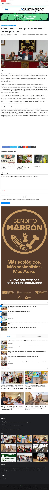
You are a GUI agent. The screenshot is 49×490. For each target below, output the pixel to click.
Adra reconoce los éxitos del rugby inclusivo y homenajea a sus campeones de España (27, 361)
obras (41, 470)
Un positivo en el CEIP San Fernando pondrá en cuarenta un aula (22, 327)
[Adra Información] (6, 4)
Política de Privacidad (44, 487)
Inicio (15, 487)
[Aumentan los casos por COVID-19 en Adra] (4, 318)
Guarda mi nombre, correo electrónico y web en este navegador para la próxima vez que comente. (20, 199)
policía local (4, 472)
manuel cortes (31, 470)
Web (26, 195)
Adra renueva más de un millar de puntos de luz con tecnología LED (23, 356)
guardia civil (12, 470)
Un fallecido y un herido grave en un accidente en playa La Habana (22, 306)
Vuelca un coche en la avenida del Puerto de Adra (19, 311)
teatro (8, 472)
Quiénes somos (19, 487)
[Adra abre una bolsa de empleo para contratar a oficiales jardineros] (8, 457)
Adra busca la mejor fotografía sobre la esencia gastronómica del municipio (25, 346)
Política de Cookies (35, 487)
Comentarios (39, 336)
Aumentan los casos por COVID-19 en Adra (17, 316)
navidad (37, 470)
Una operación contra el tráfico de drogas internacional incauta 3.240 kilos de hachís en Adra (27, 323)
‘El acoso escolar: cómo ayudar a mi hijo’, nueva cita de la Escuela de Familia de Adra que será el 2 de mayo (8, 165)
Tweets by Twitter (4, 478)
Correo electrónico (5, 195)
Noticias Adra (9, 25)
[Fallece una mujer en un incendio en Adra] (41, 159)
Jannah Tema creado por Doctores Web (29, 485)
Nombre (3, 190)
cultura (3, 470)
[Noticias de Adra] (24, 9)
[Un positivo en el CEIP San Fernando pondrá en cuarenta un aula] (4, 329)
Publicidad (29, 487)
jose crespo (26, 470)
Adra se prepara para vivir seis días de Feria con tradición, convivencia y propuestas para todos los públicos (28, 341)
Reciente (8, 336)
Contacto (25, 487)
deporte (7, 470)
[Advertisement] (24, 132)
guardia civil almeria (19, 470)
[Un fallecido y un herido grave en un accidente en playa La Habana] (4, 308)
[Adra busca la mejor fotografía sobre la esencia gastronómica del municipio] (4, 347)
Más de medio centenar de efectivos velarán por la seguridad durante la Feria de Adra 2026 (27, 352)
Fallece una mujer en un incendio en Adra (41, 164)
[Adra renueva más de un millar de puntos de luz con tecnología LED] (4, 358)
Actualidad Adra (3, 25)
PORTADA (13, 25)
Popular (23, 336)
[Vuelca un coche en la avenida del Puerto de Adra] (4, 313)
